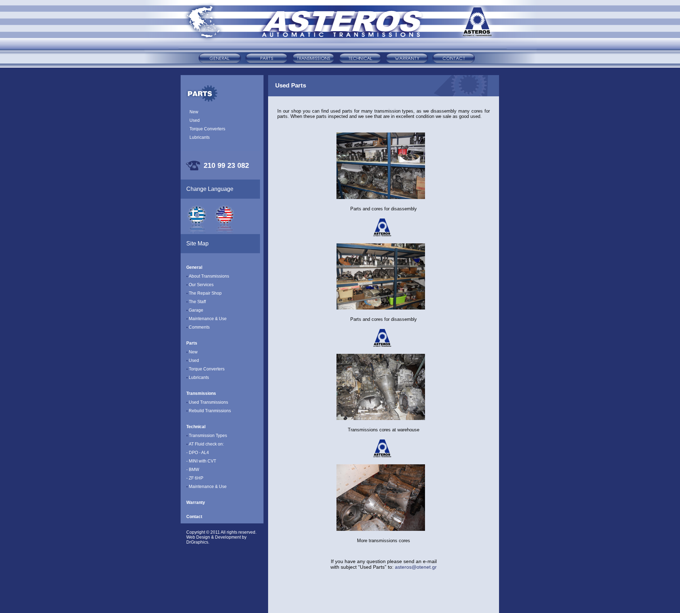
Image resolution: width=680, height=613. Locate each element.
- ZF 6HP (194, 478)
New (193, 111)
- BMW (192, 469)
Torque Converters (207, 128)
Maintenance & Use (206, 318)
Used (194, 120)
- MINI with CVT (201, 461)
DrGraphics (197, 542)
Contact (194, 516)
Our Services (201, 284)
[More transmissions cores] (380, 528)
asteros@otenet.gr (416, 567)
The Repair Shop (204, 293)
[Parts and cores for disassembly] (380, 196)
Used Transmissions (207, 402)
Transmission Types (206, 435)
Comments (198, 327)
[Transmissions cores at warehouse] (380, 417)
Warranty (195, 502)
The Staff (196, 301)
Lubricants (199, 137)
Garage (194, 310)
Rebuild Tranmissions (208, 410)
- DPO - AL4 (197, 452)
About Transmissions (209, 276)
